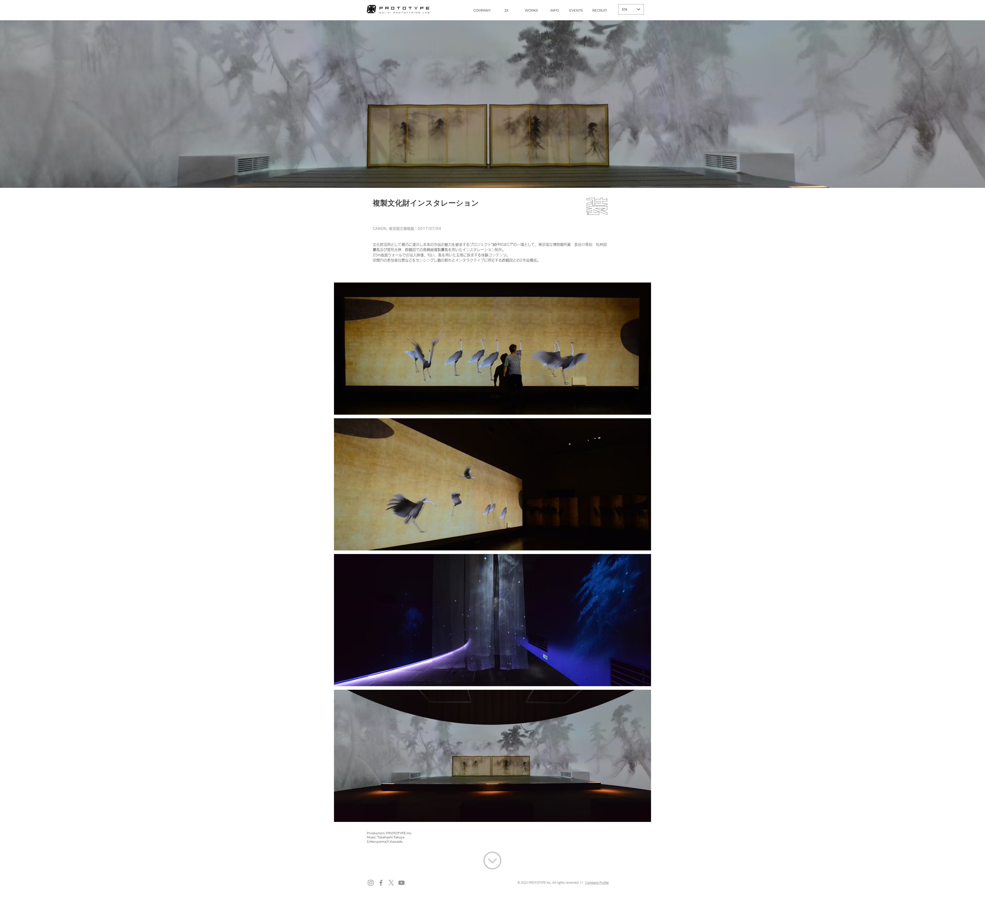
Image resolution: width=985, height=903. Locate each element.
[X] (391, 883)
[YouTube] (401, 883)
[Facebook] (381, 883)
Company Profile (597, 882)
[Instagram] (371, 883)
